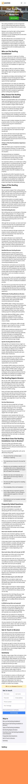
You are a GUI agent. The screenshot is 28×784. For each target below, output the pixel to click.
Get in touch (14, 18)
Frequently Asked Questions (10, 736)
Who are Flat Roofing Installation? (11, 721)
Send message (14, 713)
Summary (5, 740)
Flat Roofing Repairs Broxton (10, 729)
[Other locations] (21, 3)
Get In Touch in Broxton (9, 738)
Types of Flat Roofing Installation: (11, 727)
